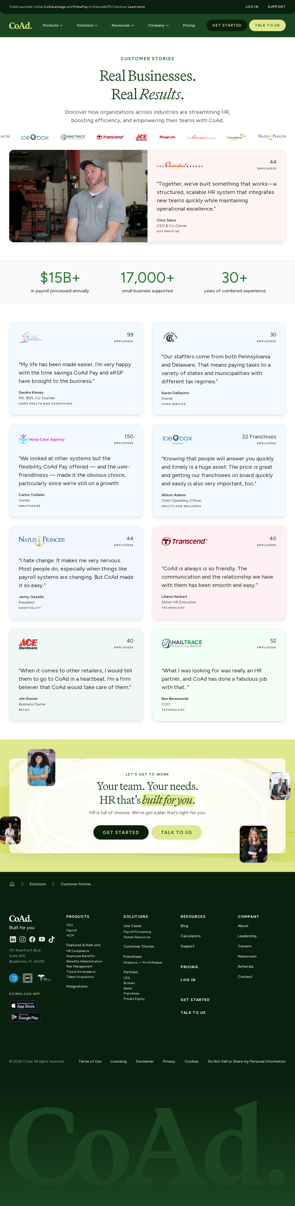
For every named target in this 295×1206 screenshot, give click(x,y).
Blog (184, 926)
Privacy (169, 1061)
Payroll (71, 930)
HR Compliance (77, 951)
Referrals (246, 966)
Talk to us (193, 1013)
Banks (128, 988)
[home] (20, 25)
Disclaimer (145, 1061)
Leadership (247, 936)
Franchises (131, 993)
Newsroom (247, 956)
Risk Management (79, 966)
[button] (53, 25)
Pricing (189, 967)
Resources (193, 917)
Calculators (191, 936)
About (243, 926)
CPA (127, 978)
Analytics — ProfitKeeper (143, 962)
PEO (69, 925)
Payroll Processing (137, 932)
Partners (131, 972)
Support (188, 946)
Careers (244, 946)
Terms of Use (90, 1061)
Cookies (192, 1061)
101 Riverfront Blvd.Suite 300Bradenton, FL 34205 (27, 956)
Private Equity (134, 999)
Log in (188, 980)
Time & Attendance (80, 972)
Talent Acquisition (80, 977)
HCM (70, 935)
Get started (195, 1000)
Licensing (119, 1061)
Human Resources (137, 937)
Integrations (77, 986)
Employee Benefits (80, 956)
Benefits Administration (84, 961)
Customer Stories (139, 946)
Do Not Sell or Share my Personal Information (247, 1061)
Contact (245, 976)
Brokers (129, 983)
